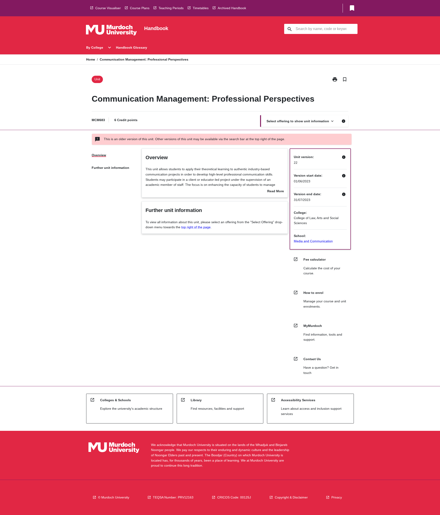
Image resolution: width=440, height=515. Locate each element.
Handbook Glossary (131, 47)
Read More (275, 191)
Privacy (336, 497)
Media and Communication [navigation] (313, 241)
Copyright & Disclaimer (291, 497)
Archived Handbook (232, 8)
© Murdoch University (113, 497)
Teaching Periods (171, 8)
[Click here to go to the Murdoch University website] (111, 31)
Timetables (201, 8)
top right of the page (196, 227)
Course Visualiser (108, 8)
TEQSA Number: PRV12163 (173, 497)
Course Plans (139, 8)
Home (90, 59)
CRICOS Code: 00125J (234, 497)
